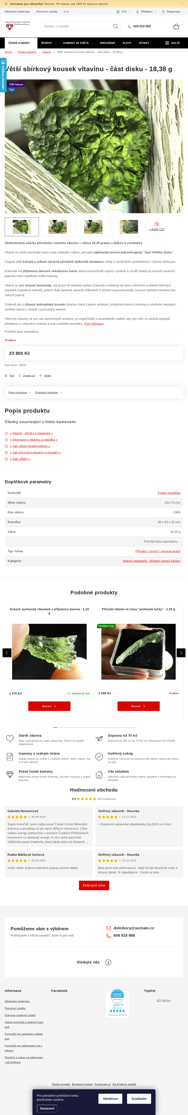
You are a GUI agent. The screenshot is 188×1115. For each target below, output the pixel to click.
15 (132, 727)
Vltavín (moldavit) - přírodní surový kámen (151, 561)
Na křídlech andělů (124, 1084)
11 (112, 727)
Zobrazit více (94, 885)
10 (107, 727)
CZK (124, 11)
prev (7, 652)
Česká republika (169, 492)
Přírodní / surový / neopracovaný (157, 551)
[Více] (172, 42)
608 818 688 (142, 26)
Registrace (173, 11)
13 (122, 727)
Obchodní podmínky (17, 11)
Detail (47, 706)
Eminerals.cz (103, 1084)
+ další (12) (156, 229)
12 (117, 727)
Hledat (116, 26)
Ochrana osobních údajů (20, 1015)
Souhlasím (139, 1098)
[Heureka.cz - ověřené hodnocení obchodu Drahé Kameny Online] (117, 1003)
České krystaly (61, 1084)
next (181, 652)
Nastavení (47, 1108)
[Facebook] (108, 962)
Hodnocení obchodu (94, 790)
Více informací (94, 323)
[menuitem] (21, 42)
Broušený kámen (82, 1084)
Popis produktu (17, 392)
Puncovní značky (47, 11)
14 (127, 727)
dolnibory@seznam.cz (134, 928)
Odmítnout (110, 1098)
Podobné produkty (46, 392)
